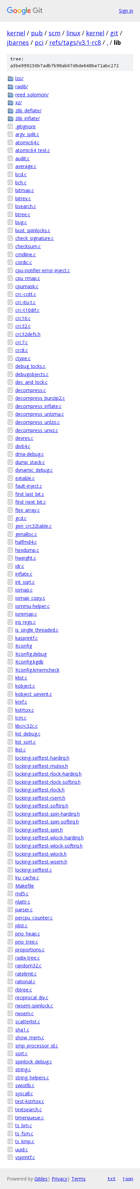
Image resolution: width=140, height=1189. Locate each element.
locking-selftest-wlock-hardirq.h (49, 837)
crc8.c (21, 350)
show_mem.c (29, 1037)
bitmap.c (24, 190)
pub (37, 33)
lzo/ (19, 78)
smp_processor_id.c (36, 1045)
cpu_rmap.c (27, 278)
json (127, 1178)
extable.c (25, 478)
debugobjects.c (32, 374)
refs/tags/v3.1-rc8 (75, 42)
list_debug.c (27, 733)
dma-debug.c (29, 454)
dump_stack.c (30, 462)
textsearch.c (28, 1109)
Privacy (59, 1178)
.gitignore (25, 126)
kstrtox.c (24, 710)
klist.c (21, 677)
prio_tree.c (26, 942)
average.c (25, 166)
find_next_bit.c (30, 502)
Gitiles (41, 1178)
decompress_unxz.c (36, 430)
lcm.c (21, 717)
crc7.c (21, 342)
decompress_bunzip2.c (40, 398)
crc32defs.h (27, 334)
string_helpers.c (32, 1077)
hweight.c (25, 558)
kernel (16, 33)
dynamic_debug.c (34, 470)
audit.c (22, 158)
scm (54, 33)
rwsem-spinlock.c (34, 1005)
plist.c (21, 925)
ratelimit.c (26, 973)
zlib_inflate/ (27, 118)
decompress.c (30, 390)
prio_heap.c (27, 933)
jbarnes (18, 42)
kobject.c (25, 686)
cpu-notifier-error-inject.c (42, 270)
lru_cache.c (27, 877)
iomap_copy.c (30, 598)
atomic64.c (27, 142)
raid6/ (21, 86)
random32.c (28, 965)
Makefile (24, 886)
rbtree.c (23, 989)
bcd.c (21, 174)
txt (111, 1178)
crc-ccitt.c (25, 294)
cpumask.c (26, 286)
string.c (23, 1069)
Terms (78, 1178)
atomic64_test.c (32, 150)
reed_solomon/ (32, 94)
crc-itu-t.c (25, 302)
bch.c (21, 182)
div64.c (22, 446)
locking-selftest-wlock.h (41, 854)
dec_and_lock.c (31, 382)
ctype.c (23, 358)
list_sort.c (25, 742)
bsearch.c (25, 206)
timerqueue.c (29, 1117)
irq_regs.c (25, 622)
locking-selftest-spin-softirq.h (47, 821)
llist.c (20, 749)
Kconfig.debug (31, 654)
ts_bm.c (23, 1125)
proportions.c (30, 949)
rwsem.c (24, 1013)
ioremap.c (26, 614)
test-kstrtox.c (29, 1101)
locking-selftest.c (33, 870)
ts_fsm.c (24, 1133)
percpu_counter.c (34, 917)
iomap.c (24, 590)
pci (39, 42)
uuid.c (21, 1149)
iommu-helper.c (32, 606)
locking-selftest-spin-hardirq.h (47, 814)
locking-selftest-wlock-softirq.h (49, 845)
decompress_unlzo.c (37, 422)
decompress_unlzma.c (39, 414)
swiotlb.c (24, 1085)
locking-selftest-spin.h (39, 829)
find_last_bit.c (29, 494)
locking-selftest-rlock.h (40, 789)
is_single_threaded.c (36, 630)
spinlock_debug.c (33, 1061)
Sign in (126, 10)
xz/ (18, 102)
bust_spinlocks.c (32, 230)
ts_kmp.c (24, 1141)
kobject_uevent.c (33, 694)
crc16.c (23, 318)
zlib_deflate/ (28, 110)
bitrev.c (23, 198)
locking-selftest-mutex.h (41, 766)
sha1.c (22, 1029)
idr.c (19, 566)
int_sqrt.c (25, 582)
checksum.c (28, 246)
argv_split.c (27, 134)
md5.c (22, 893)
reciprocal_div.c (31, 997)
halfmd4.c (26, 542)
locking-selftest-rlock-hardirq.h (48, 773)
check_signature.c (34, 238)
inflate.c (23, 574)
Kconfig (23, 646)
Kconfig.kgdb (29, 661)
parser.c (24, 909)
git (114, 33)
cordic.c (23, 262)
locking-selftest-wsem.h (41, 861)
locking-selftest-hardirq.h (42, 758)
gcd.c (21, 518)
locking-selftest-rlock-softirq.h (48, 782)
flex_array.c (27, 510)
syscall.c (24, 1093)
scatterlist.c (27, 1021)
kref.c (21, 702)
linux (73, 33)
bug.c (21, 222)
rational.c (25, 981)
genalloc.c (26, 534)
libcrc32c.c (26, 726)
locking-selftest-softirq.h (41, 805)
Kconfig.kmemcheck (37, 670)
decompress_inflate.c (38, 406)
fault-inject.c (28, 486)
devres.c (24, 438)
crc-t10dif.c (27, 310)
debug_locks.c (30, 366)
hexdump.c (27, 550)
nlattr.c (22, 901)
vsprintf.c (25, 1157)
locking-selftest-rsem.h (40, 798)
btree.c (22, 214)
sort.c (21, 1053)
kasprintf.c (26, 638)
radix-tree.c (27, 957)
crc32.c (23, 326)
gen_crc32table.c (33, 526)
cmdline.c (25, 254)
